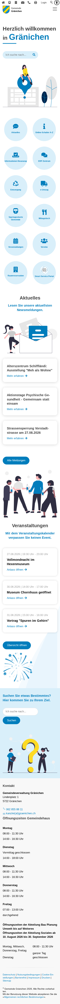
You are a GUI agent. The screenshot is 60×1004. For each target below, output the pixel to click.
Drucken (46, 977)
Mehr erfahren (15, 375)
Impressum (34, 977)
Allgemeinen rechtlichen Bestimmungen (24, 997)
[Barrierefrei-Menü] (56, 2)
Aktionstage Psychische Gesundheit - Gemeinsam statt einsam (28, 399)
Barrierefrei (20, 977)
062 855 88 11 (14, 809)
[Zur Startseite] (12, 9)
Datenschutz (9, 974)
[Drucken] (35, 2)
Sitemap (7, 981)
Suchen (11, 720)
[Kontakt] (22, 2)
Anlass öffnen (15, 569)
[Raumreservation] (16, 2)
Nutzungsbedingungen (28, 974)
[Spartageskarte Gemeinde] (9, 2)
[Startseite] (3, 2)
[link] (15, 129)
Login (44, 2)
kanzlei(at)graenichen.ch (21, 813)
